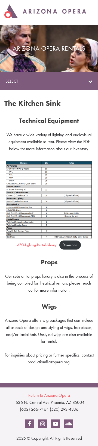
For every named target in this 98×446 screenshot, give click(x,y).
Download (70, 244)
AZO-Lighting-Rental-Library (37, 244)
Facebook (29, 425)
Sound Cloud (68, 425)
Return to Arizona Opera (49, 395)
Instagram (42, 425)
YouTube (55, 425)
